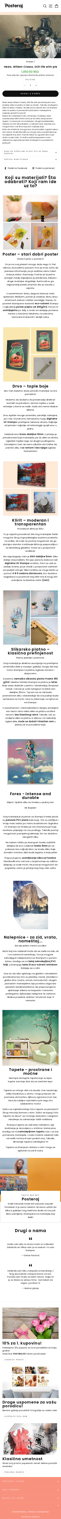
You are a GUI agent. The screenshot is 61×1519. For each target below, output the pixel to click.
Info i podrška (11, 1490)
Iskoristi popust (14, 1360)
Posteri (29, 61)
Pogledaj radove (14, 1472)
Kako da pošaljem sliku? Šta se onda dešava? (26, 152)
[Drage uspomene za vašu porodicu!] (30, 1382)
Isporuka (24, 75)
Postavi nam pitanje (16, 159)
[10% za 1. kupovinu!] (30, 1323)
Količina (30, 80)
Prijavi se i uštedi (13, 1498)
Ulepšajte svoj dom (16, 1416)
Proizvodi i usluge (13, 1481)
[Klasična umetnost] (30, 1439)
